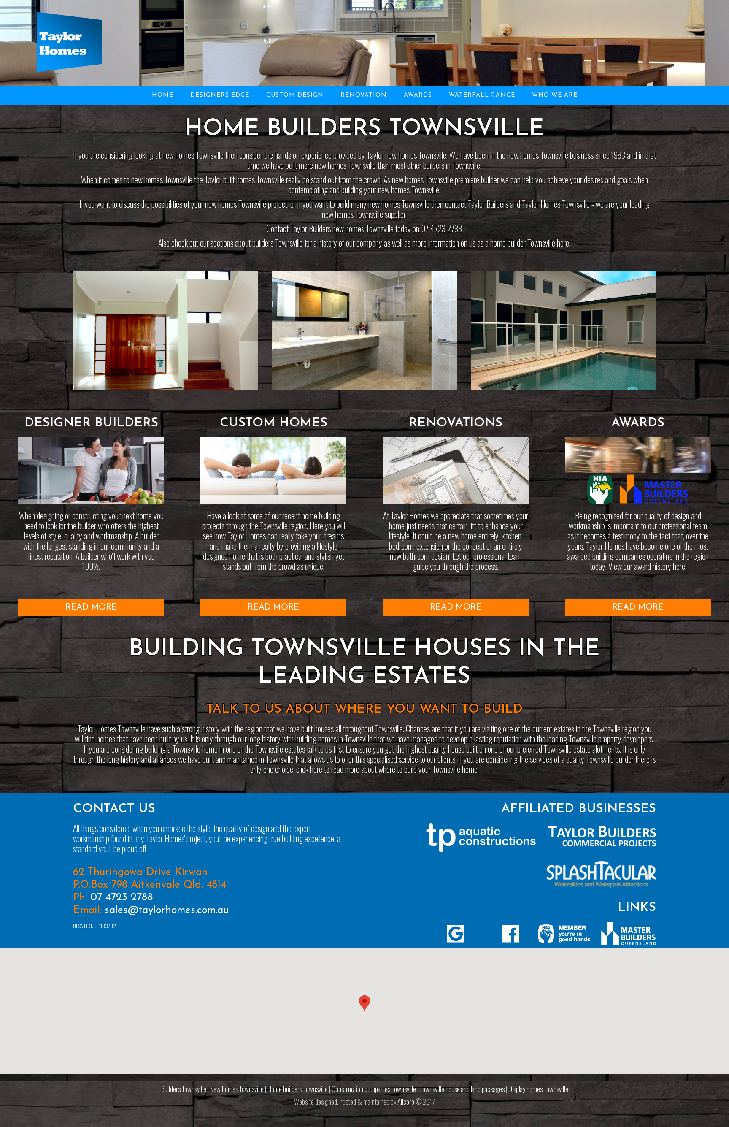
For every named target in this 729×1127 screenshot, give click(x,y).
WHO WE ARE (555, 95)
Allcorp (405, 1101)
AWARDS (418, 95)
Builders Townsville (183, 1089)
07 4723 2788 (121, 897)
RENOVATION (363, 95)
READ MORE (91, 607)
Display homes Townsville (538, 1089)
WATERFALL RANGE (482, 95)
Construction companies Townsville (374, 1089)
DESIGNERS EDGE (219, 95)
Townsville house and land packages (462, 1089)
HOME (162, 95)
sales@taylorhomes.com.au (167, 910)
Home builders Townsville (297, 1089)
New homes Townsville (237, 1089)
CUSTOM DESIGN (295, 95)
